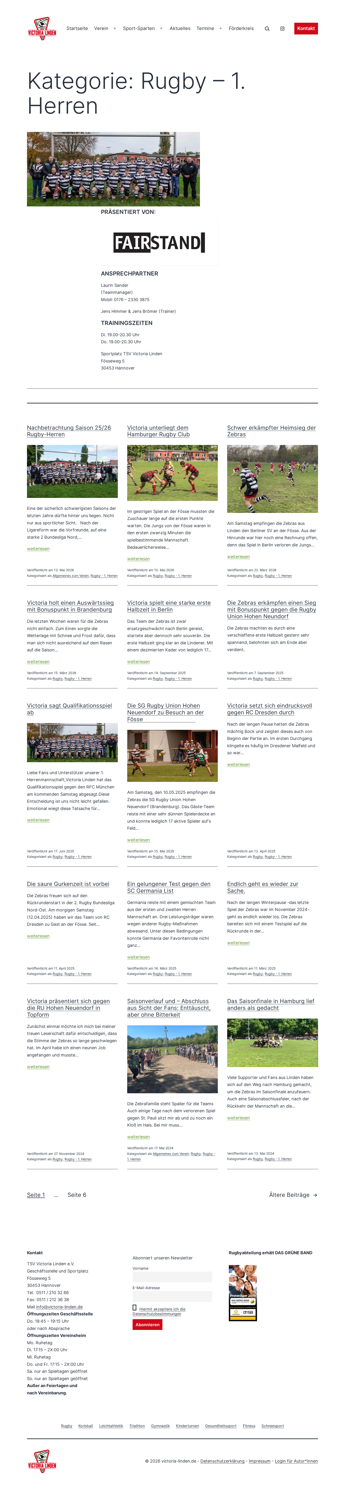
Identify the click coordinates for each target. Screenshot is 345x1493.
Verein (101, 28)
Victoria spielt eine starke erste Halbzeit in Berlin (169, 606)
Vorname (140, 1268)
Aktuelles (180, 28)
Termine (205, 28)
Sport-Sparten (139, 28)
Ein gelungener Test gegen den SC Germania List (169, 887)
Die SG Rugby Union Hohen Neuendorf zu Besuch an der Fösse (165, 712)
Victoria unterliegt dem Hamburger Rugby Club (158, 431)
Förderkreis (241, 28)
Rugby (158, 576)
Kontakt (306, 28)
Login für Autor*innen (296, 1461)
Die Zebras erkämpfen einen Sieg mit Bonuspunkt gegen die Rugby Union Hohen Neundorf (271, 609)
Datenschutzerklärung (222, 1461)
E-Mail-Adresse (146, 1287)
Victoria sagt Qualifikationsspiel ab (69, 709)
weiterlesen (38, 548)
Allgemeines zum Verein (71, 576)
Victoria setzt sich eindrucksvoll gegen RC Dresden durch (269, 709)
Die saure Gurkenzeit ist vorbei (68, 884)
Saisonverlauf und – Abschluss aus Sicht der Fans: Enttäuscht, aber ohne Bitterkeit (169, 1008)
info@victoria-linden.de (59, 1306)
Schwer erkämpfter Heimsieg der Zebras (271, 431)
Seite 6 (77, 1194)
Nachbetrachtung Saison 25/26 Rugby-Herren (69, 431)
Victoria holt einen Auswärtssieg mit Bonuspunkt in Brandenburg (70, 606)
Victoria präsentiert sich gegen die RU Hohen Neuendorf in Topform (68, 1008)
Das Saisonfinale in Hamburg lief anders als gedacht (270, 1004)
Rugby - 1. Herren (104, 576)
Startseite (77, 28)
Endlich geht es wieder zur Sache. (262, 887)
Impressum (260, 1461)
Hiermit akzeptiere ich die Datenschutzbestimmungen (159, 1311)
